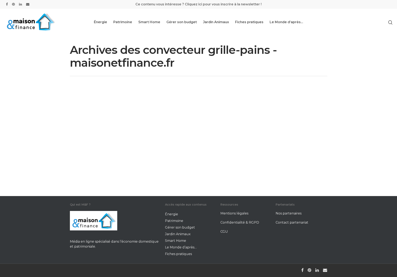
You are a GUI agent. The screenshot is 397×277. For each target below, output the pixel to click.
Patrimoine (122, 22)
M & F (91, 187)
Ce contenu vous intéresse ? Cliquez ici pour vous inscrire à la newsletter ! (198, 4)
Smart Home (149, 22)
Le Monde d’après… (286, 22)
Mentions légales (234, 213)
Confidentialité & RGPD (239, 222)
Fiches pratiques (249, 22)
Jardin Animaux (216, 22)
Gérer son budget (181, 22)
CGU (224, 232)
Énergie (100, 22)
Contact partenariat (292, 222)
